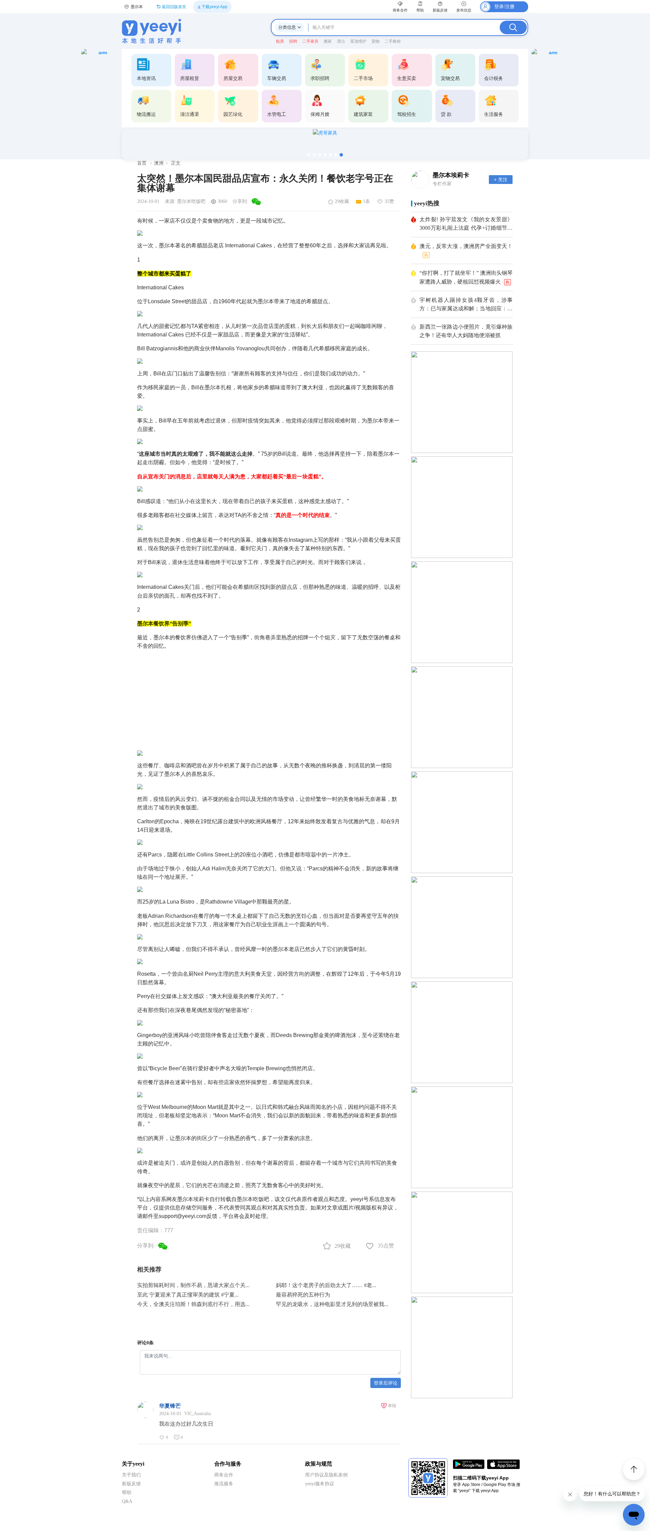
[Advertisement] (269, 697)
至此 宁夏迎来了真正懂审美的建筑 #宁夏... (188, 1295)
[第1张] (308, 155)
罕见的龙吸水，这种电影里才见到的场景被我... (332, 1304)
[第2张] (314, 155)
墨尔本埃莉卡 (451, 175)
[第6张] (336, 155)
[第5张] (330, 155)
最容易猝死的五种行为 (303, 1295)
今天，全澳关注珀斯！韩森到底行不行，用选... (193, 1304)
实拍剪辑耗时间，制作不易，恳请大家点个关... (193, 1285)
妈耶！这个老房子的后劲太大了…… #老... (326, 1285)
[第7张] (341, 155)
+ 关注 (500, 179)
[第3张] (319, 155)
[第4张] (325, 155)
